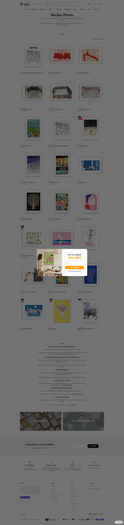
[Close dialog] (86, 249)
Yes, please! (74, 267)
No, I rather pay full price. (74, 271)
